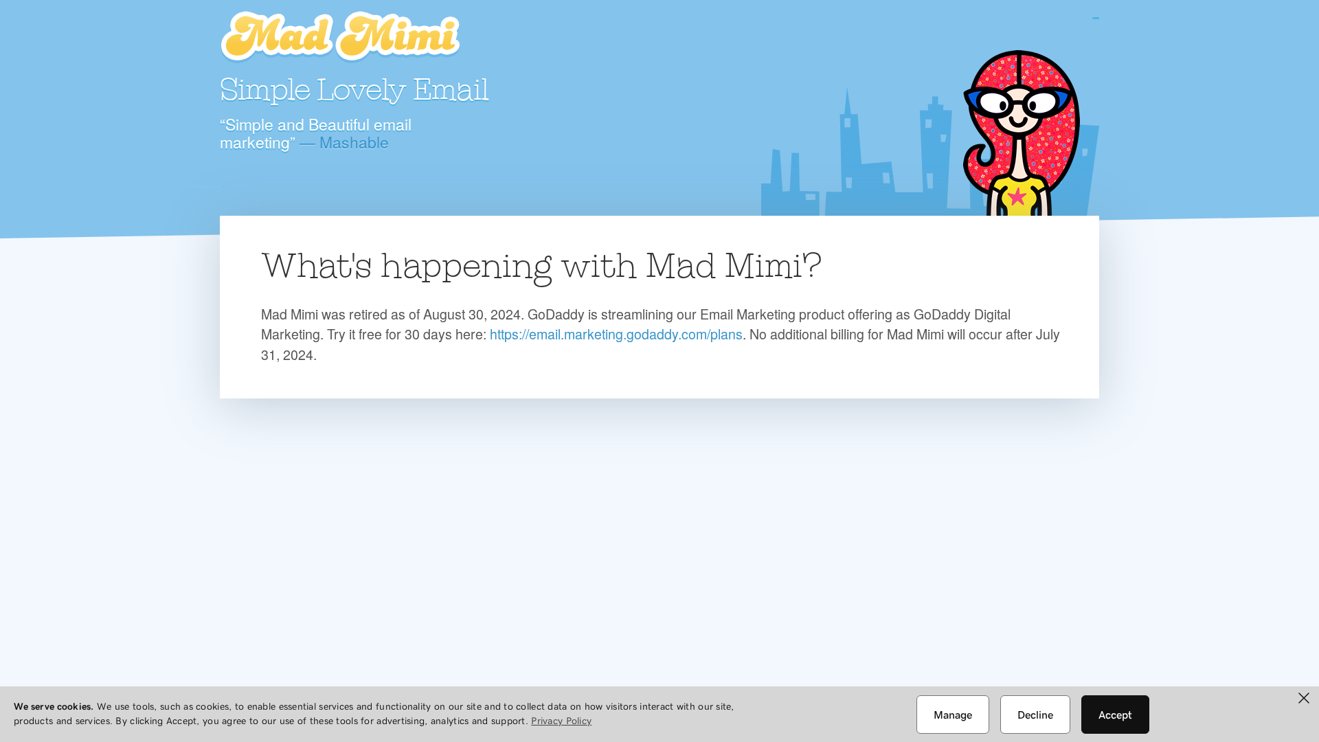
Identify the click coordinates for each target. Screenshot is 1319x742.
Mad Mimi (340, 37)
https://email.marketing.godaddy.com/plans (616, 334)
